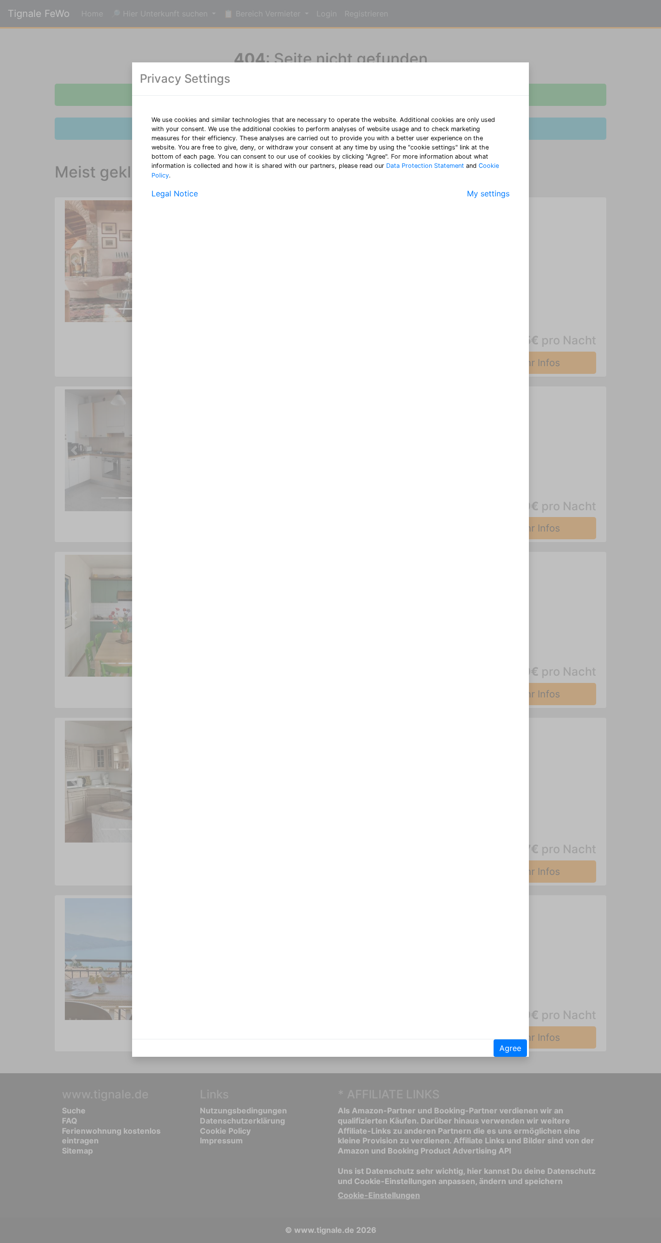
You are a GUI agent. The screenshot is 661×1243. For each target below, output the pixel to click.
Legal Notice (174, 193)
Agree (510, 1048)
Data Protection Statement (425, 165)
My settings (488, 193)
